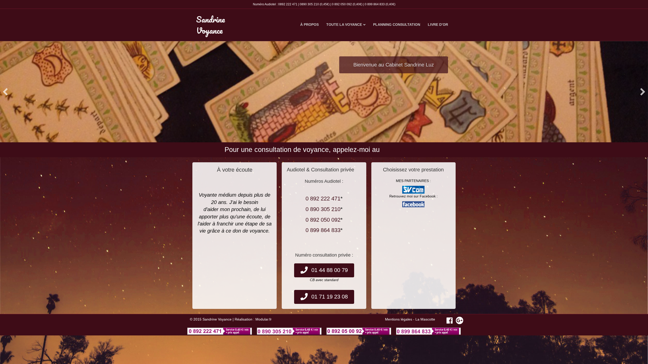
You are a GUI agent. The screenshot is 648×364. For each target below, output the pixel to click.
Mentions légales (398, 319)
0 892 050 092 (342, 4)
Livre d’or (438, 24)
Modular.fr (263, 319)
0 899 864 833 (375, 4)
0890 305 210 (309, 4)
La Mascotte (425, 319)
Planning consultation (396, 24)
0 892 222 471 (323, 198)
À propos (309, 24)
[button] (5, 92)
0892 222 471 (287, 4)
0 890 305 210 (323, 209)
